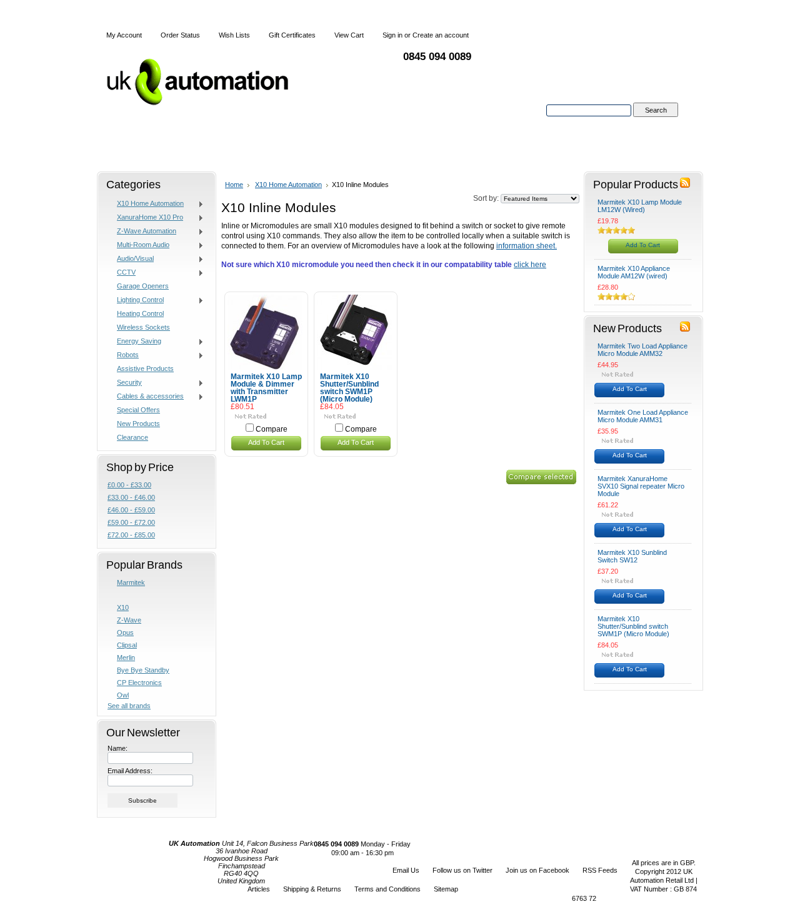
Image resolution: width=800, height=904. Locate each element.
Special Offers (138, 410)
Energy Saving (134, 341)
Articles (259, 889)
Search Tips (655, 124)
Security (125, 382)
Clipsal (127, 645)
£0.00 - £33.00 (129, 485)
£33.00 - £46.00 (131, 497)
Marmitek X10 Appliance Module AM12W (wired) (634, 272)
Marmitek (131, 582)
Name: (118, 748)
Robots (123, 355)
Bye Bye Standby (143, 670)
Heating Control (140, 313)
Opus (125, 632)
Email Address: (130, 770)
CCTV (122, 272)
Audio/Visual (131, 259)
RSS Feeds (600, 870)
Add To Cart (266, 442)
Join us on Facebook (537, 870)
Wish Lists (234, 35)
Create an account (440, 35)
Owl (123, 695)
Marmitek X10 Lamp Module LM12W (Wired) (640, 205)
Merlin (126, 657)
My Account (124, 35)
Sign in (392, 35)
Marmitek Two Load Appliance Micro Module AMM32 (643, 349)
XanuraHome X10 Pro (145, 217)
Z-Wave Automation (142, 231)
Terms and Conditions (387, 889)
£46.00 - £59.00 (131, 510)
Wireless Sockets (143, 327)
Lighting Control (136, 300)
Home (234, 184)
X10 (123, 607)
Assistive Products (145, 368)
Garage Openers (143, 286)
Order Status (180, 35)
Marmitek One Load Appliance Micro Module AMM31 (643, 416)
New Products (138, 423)
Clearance (132, 437)
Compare (272, 429)
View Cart (349, 35)
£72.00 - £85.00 (131, 535)
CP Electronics (139, 682)
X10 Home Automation (146, 204)
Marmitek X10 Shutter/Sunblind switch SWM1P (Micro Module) (349, 388)
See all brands (129, 705)
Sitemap (446, 889)
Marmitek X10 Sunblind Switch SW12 (632, 556)
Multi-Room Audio (138, 245)
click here (530, 264)
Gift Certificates (292, 35)
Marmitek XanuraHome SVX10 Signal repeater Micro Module (641, 486)
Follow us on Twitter (462, 870)
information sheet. (526, 245)
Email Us (405, 870)
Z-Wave (129, 620)
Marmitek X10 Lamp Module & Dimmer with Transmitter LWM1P (266, 388)
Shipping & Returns (312, 889)
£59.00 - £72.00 (131, 522)
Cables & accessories (146, 396)
